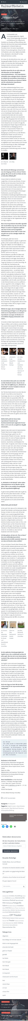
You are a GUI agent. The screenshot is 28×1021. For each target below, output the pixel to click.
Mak (16, 910)
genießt (4, 954)
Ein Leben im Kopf (7, 1004)
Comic (3, 898)
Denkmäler (12, 898)
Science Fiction (14, 918)
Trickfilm (4, 923)
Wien (12, 923)
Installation (20, 905)
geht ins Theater (7, 951)
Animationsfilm (5, 895)
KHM (6, 908)
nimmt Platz (5, 984)
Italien (3, 908)
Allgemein (5, 936)
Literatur (13, 910)
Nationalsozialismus (14, 912)
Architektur (12, 896)
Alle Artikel (13, 819)
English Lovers (12, 806)
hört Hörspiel (6, 962)
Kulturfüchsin (12, 6)
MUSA (3, 912)
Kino (9, 908)
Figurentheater (19, 900)
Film (4, 903)
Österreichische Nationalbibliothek (9, 925)
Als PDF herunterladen (9, 798)
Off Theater (15, 915)
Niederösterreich (5, 915)
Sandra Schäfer (5, 28)
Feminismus (6, 900)
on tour (4, 988)
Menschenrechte (21, 910)
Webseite (20, 819)
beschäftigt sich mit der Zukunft (11, 940)
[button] (4, 156)
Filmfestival (9, 903)
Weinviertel (8, 923)
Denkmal (7, 898)
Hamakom (10, 905)
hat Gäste (5, 958)
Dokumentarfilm (20, 898)
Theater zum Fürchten (19, 920)
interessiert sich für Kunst (10, 977)
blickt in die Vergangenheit (10, 943)
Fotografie (17, 903)
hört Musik (5, 965)
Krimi (20, 908)
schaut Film (5, 991)
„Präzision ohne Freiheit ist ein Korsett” (13, 877)
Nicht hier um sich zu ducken (11, 1015)
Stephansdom (21, 918)
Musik (6, 912)
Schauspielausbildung (7, 810)
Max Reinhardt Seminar (17, 808)
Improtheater (21, 806)
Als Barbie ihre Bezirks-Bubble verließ (13, 868)
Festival (12, 900)
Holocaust (15, 905)
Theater (12, 920)
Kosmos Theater (14, 908)
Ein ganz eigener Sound (9, 881)
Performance (6, 918)
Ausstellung (18, 896)
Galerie (5, 905)
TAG (7, 920)
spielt (4, 995)
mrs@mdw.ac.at (12, 785)
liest (3, 980)
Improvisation (5, 808)
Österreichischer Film (8, 927)
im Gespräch (3, 14)
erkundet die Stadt (7, 947)
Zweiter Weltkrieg (18, 923)
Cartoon (24, 895)
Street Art (4, 920)
